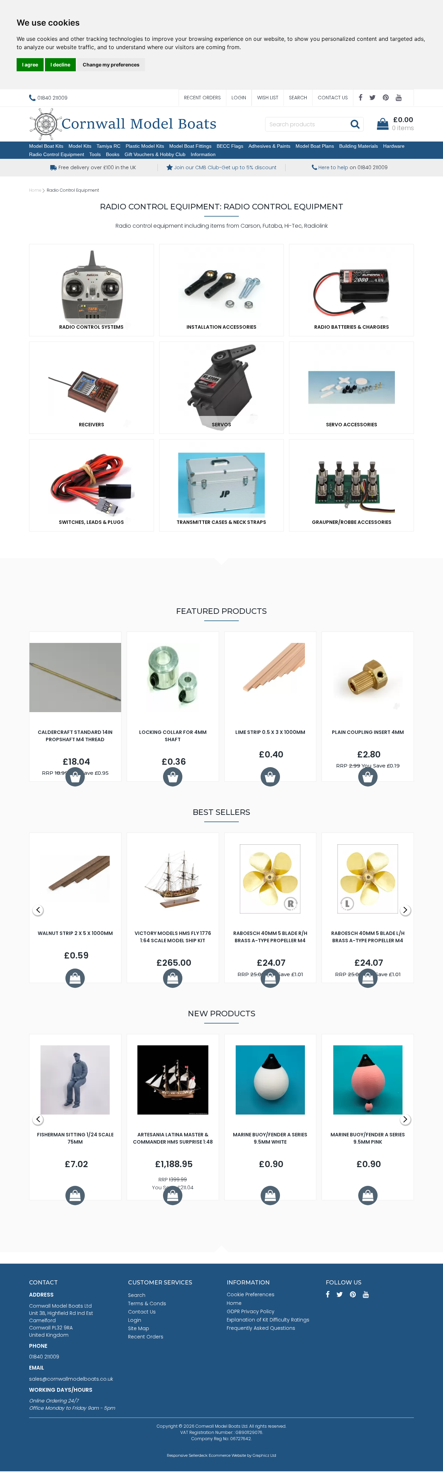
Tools (95, 154)
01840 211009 (44, 1356)
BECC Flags (230, 146)
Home (35, 190)
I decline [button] (60, 64)
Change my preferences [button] (111, 64)
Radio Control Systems (91, 327)
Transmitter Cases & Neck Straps (221, 522)
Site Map (138, 1328)
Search (298, 97)
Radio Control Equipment (56, 154)
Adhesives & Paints (269, 146)
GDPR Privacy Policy (250, 1311)
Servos (221, 424)
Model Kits (80, 146)
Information (203, 154)
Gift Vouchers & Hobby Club (155, 154)
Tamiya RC (108, 146)
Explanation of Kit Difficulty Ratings (268, 1319)
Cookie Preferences (250, 1294)
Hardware (394, 146)
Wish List (267, 97)
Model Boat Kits (46, 146)
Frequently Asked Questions (261, 1328)
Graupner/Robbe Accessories (351, 522)
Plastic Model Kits (145, 146)
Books (112, 154)
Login (239, 97)
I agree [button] (30, 64)
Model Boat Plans (315, 146)
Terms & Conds (147, 1303)
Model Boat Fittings (190, 146)
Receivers (91, 424)
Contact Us (333, 97)
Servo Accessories (351, 424)
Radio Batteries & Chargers (351, 327)
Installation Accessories (221, 327)
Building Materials (358, 146)
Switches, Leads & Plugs (91, 522)
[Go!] (355, 123)
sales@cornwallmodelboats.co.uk (71, 1378)
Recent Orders (202, 97)
